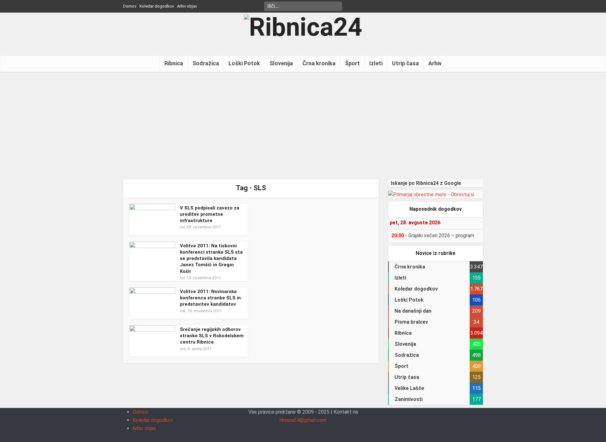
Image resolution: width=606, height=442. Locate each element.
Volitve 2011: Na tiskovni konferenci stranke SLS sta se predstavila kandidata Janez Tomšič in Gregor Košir (211, 258)
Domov (129, 6)
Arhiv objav (187, 6)
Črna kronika (319, 63)
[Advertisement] (303, 125)
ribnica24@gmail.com (303, 420)
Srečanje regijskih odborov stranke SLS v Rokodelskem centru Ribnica (212, 336)
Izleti (376, 63)
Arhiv (435, 63)
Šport (352, 63)
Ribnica (173, 63)
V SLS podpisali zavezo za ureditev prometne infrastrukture (209, 214)
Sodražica (206, 63)
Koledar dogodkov (157, 6)
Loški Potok (244, 63)
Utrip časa (405, 63)
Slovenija (281, 63)
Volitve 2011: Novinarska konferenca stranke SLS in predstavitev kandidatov (210, 298)
